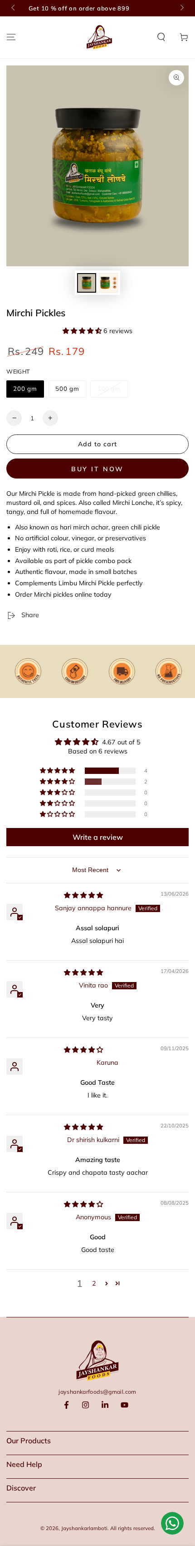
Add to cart (97, 444)
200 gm (25, 388)
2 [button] (94, 1283)
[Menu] (11, 37)
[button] (161, 37)
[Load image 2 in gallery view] (108, 283)
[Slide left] (13, 8)
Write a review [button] (98, 837)
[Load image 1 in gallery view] (86, 283)
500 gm (67, 388)
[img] (83, 895)
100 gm (110, 388)
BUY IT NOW (97, 469)
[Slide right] (181, 8)
